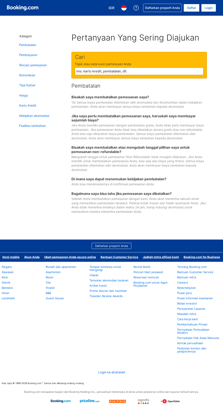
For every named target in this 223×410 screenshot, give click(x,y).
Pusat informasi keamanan (195, 298)
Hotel (5, 293)
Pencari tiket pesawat (148, 272)
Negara (7, 267)
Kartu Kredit (27, 105)
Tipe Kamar (27, 85)
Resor (50, 277)
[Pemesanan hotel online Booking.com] (22, 7)
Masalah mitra (186, 314)
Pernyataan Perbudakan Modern (193, 331)
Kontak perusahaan (190, 343)
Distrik (6, 282)
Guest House (55, 298)
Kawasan (8, 272)
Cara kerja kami (187, 319)
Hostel (50, 287)
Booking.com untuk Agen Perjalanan (150, 284)
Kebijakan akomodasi (34, 115)
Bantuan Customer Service (119, 257)
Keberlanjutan (186, 287)
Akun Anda (32, 257)
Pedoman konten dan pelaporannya (191, 350)
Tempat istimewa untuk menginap (105, 268)
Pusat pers (184, 293)
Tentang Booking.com (192, 267)
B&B (48, 293)
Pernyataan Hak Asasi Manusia (198, 338)
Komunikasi (27, 75)
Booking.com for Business (202, 257)
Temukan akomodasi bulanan (109, 280)
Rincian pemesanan (33, 65)
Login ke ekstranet (111, 372)
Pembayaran (28, 55)
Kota (5, 277)
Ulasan (94, 275)
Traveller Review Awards (106, 296)
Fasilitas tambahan (32, 126)
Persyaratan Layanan (191, 308)
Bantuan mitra (186, 277)
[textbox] (139, 71)
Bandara (7, 287)
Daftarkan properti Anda (111, 246)
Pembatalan (27, 45)
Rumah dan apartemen (61, 267)
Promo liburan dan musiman (108, 291)
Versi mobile (11, 257)
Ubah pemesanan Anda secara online (70, 257)
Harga (23, 95)
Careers (182, 282)
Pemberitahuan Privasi (192, 324)
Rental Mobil (141, 267)
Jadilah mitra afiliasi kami (161, 257)
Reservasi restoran (146, 277)
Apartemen (53, 272)
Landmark (8, 298)
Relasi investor (187, 303)
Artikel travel (98, 285)
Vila (48, 282)
